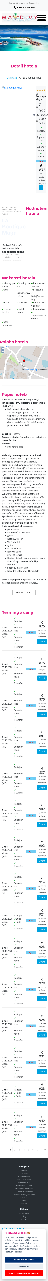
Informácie (24, 1213)
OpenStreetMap (30, 369)
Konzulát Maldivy (24, 1179)
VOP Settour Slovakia (24, 1191)
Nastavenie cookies (13, 1251)
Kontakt (24, 1203)
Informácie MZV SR (24, 1185)
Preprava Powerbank (24, 1188)
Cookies (24, 1197)
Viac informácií (31, 1249)
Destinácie (12, 77)
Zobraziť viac (24, 592)
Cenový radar (24, 1176)
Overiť (42, 187)
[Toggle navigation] (41, 17)
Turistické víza (24, 1182)
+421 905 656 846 (26, 7)
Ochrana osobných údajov (24, 1194)
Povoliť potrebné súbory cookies (24, 1273)
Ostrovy (24, 1173)
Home (24, 1170)
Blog (24, 1200)
